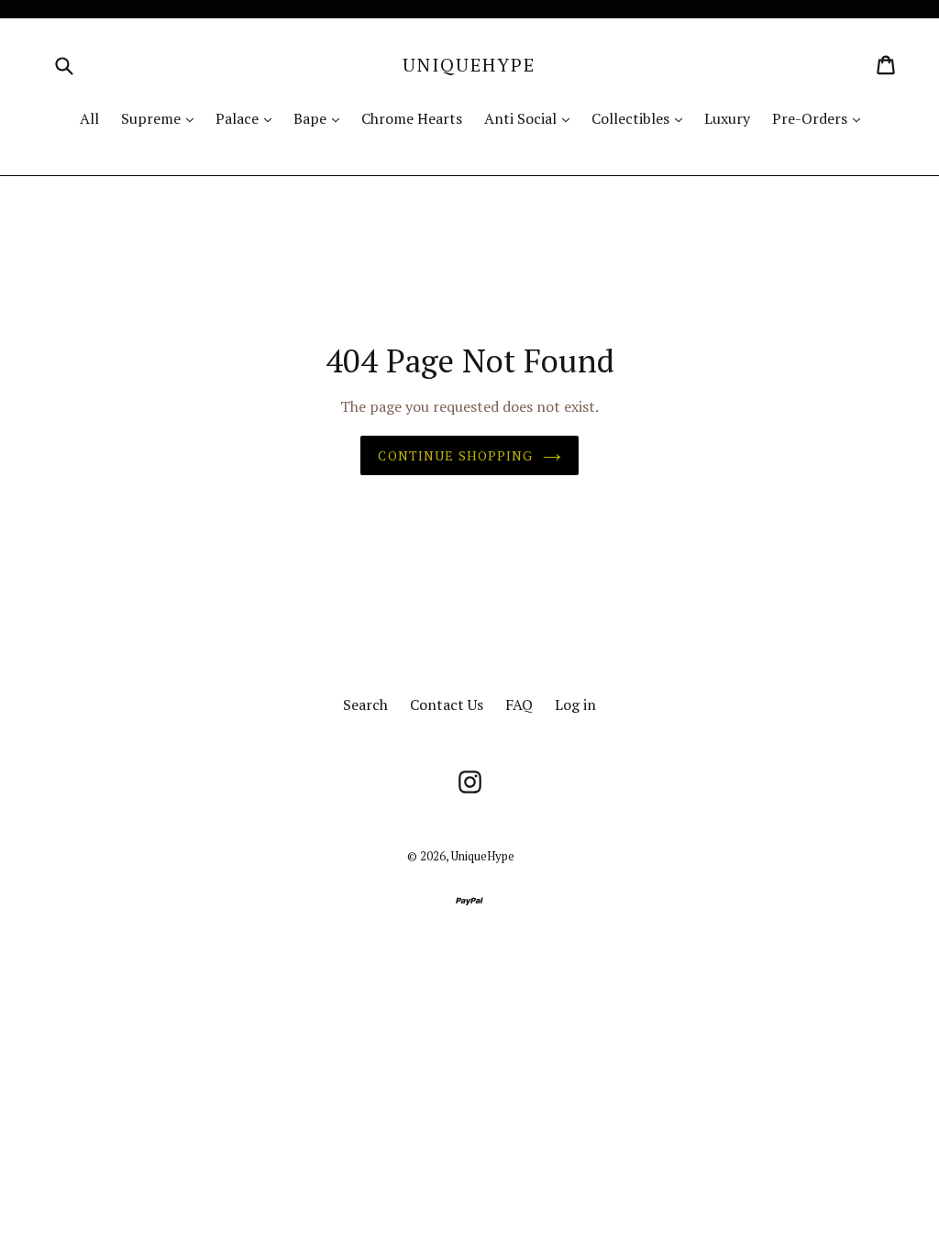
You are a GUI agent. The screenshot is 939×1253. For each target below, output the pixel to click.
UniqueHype (469, 65)
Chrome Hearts (411, 118)
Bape (320, 117)
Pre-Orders (820, 117)
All (89, 118)
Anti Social (531, 117)
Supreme (162, 117)
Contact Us (446, 704)
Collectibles (641, 117)
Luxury (727, 118)
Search (365, 704)
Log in (575, 704)
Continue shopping (455, 455)
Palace (248, 117)
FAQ (519, 704)
